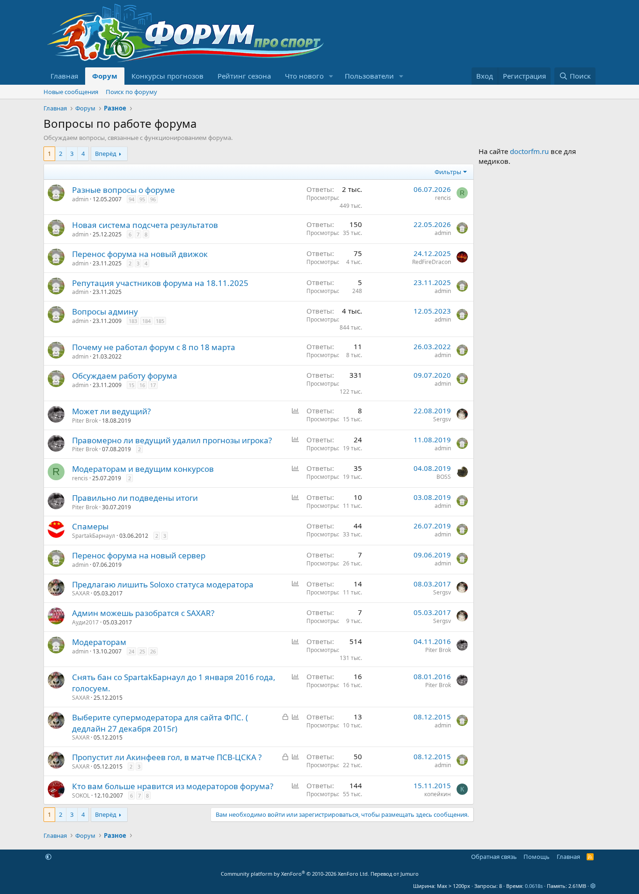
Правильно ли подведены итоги (135, 497)
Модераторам (99, 642)
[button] (331, 76)
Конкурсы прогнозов (167, 76)
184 (146, 320)
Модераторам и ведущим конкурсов (143, 468)
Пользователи (369, 76)
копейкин (437, 794)
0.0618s (534, 885)
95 (142, 199)
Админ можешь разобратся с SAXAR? (143, 613)
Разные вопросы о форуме (123, 189)
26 (153, 651)
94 (131, 199)
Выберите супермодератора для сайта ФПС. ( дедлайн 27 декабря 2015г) (160, 723)
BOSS (443, 477)
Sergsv (442, 419)
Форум (104, 76)
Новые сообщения (71, 92)
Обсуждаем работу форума (124, 375)
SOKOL (81, 795)
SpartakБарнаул (93, 536)
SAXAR (80, 593)
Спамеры (90, 526)
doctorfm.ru (529, 151)
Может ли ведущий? (111, 411)
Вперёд (105, 153)
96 (153, 199)
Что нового (304, 76)
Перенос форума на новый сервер (138, 555)
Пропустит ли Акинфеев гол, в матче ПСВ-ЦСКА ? (166, 757)
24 (131, 651)
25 (142, 651)
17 (153, 384)
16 (142, 384)
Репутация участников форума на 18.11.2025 (160, 283)
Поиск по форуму (131, 92)
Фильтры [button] (448, 172)
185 (160, 320)
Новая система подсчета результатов (145, 225)
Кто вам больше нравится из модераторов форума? (172, 786)
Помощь (536, 856)
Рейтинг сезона (244, 76)
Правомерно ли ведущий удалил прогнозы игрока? (172, 440)
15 (131, 384)
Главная (64, 76)
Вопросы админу (105, 311)
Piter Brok (85, 421)
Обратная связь (494, 856)
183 (133, 320)
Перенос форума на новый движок (140, 254)
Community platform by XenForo (295, 873)
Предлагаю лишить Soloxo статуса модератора (163, 584)
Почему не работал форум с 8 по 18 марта (153, 347)
